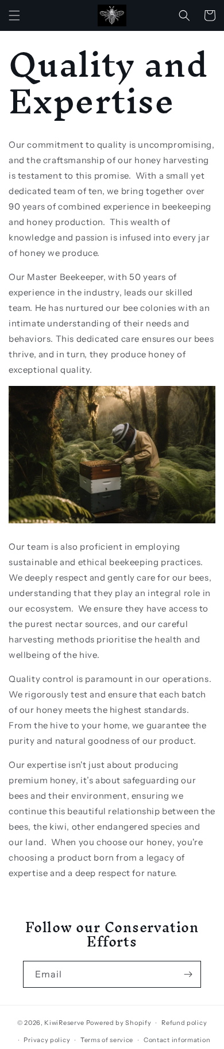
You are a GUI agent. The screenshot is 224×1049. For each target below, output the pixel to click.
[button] (14, 15)
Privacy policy (47, 1040)
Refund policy (184, 1023)
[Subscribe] (187, 974)
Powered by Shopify (119, 1023)
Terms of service (106, 1040)
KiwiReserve (64, 1023)
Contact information (177, 1040)
